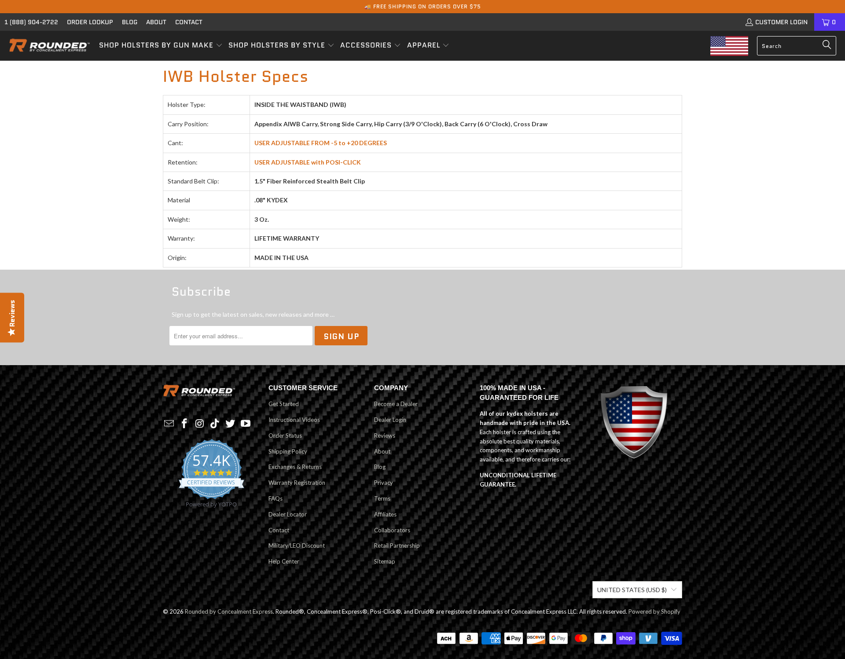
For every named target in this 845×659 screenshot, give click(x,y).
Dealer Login (390, 419)
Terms (382, 498)
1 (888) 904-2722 (31, 22)
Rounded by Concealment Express (229, 611)
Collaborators (392, 530)
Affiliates (385, 514)
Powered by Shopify (654, 611)
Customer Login (781, 22)
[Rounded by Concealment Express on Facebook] (184, 423)
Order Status (285, 435)
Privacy (383, 482)
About (156, 22)
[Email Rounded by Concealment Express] (169, 423)
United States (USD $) (632, 589)
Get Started (283, 403)
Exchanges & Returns (295, 466)
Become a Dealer (396, 403)
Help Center (283, 561)
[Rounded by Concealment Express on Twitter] (230, 423)
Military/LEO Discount (296, 545)
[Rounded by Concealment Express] (49, 46)
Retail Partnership (397, 545)
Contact (188, 22)
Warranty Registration (296, 482)
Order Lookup (90, 22)
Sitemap (384, 561)
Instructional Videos (294, 419)
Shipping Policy (287, 451)
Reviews (384, 435)
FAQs (275, 498)
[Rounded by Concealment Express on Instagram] (199, 423)
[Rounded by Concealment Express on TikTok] (215, 423)
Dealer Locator (287, 514)
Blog (129, 22)
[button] (161, 45)
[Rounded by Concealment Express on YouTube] (245, 423)
